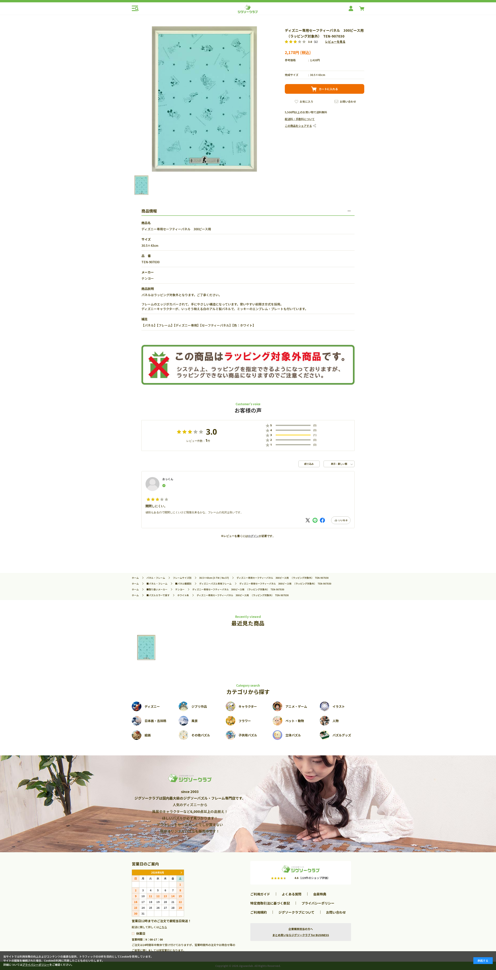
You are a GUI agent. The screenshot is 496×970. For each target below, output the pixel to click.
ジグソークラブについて (296, 912)
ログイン (253, 535)
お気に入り (306, 101)
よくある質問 (291, 894)
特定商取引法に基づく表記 (270, 903)
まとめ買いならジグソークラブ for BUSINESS (300, 935)
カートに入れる (328, 89)
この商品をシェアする (298, 126)
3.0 (211, 432)
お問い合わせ (348, 101)
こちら (163, 927)
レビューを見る (335, 42)
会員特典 (319, 894)
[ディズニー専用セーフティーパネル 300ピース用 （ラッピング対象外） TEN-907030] (146, 647)
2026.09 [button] (181, 872)
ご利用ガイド (260, 894)
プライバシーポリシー (317, 903)
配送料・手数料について (300, 119)
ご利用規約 (258, 912)
